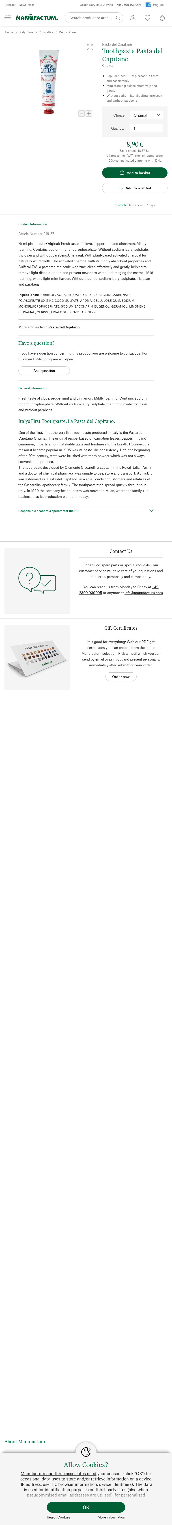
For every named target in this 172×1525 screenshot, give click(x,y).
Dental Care (67, 32)
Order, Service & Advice (111, 4)
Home (9, 32)
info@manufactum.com (144, 592)
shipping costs (152, 155)
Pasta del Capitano (64, 327)
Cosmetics (46, 32)
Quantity (118, 128)
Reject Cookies (58, 1517)
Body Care (26, 32)
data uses (51, 1478)
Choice (119, 115)
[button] (90, 47)
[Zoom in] (89, 113)
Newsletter (26, 4)
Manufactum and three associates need (58, 1473)
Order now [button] (121, 676)
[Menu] (7, 17)
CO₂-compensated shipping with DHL (134, 160)
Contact (10, 4)
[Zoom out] (81, 113)
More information (111, 1517)
